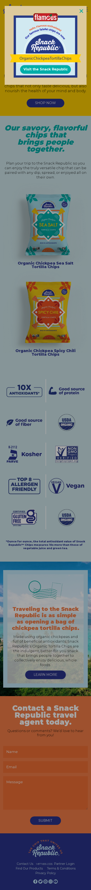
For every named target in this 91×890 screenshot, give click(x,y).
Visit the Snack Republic (45, 69)
